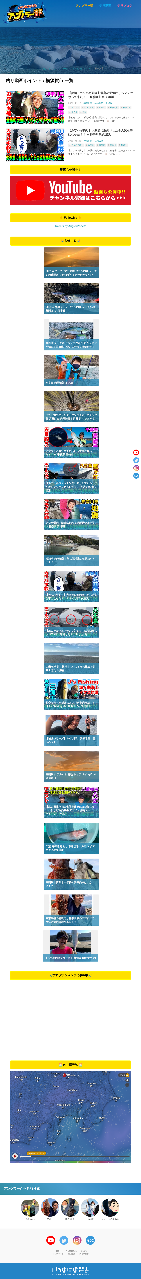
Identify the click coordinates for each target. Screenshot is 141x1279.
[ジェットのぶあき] (110, 1207)
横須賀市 (99, 103)
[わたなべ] (30, 1207)
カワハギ (75, 107)
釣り (84, 112)
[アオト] (50, 1207)
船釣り (74, 112)
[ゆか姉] (90, 1207)
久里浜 (109, 103)
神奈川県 (88, 103)
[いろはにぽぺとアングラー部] (25, 13)
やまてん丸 (89, 107)
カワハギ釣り (77, 145)
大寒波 (102, 145)
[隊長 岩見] (70, 1207)
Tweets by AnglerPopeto (70, 226)
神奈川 (113, 145)
